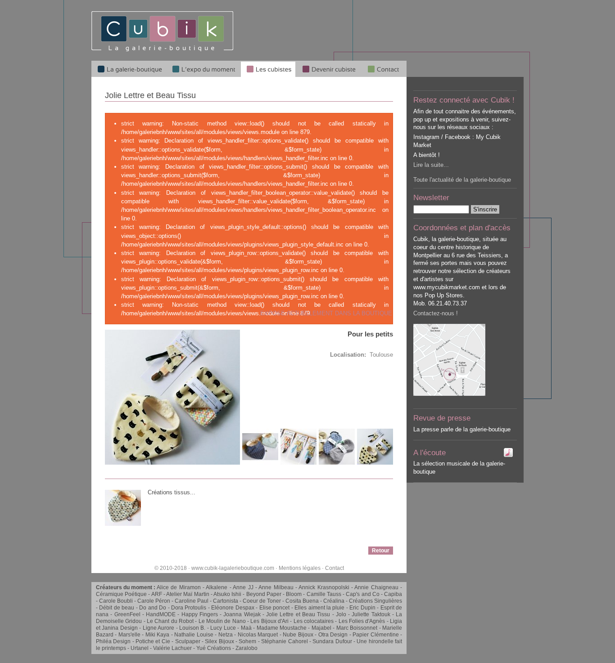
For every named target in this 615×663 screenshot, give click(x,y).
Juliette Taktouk (371, 614)
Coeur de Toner (262, 601)
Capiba (393, 594)
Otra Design (333, 634)
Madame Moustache (282, 628)
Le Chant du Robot (170, 621)
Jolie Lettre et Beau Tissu (298, 614)
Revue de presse (441, 418)
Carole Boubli (116, 601)
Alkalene (216, 587)
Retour (380, 550)
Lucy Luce (222, 628)
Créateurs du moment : (126, 587)
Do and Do (152, 607)
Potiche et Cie (153, 641)
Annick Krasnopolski (323, 587)
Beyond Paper (263, 594)
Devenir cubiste (329, 69)
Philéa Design (113, 641)
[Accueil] (162, 49)
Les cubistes (268, 69)
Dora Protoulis (188, 607)
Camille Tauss (324, 594)
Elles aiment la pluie (319, 607)
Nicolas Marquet (258, 634)
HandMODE (161, 614)
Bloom (294, 594)
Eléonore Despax (232, 607)
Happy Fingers (199, 614)
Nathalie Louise (193, 634)
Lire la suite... (431, 164)
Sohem (247, 641)
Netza (225, 634)
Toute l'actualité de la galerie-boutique (462, 179)
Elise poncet (274, 607)
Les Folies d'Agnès (362, 621)
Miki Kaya (157, 634)
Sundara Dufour (332, 641)
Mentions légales (300, 568)
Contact (334, 568)
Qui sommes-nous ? (384, 69)
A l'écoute (429, 452)
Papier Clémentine (375, 634)
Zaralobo (246, 648)
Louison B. (192, 628)
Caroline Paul (191, 601)
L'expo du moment (203, 69)
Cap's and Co (362, 594)
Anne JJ (243, 587)
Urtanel (140, 648)
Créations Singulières (375, 601)
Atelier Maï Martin (187, 594)
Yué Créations (213, 648)
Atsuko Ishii (227, 594)
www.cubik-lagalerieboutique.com (232, 568)
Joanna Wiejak (241, 614)
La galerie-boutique (129, 69)
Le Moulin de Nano (222, 621)
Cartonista (225, 601)
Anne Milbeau (275, 587)
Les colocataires (314, 621)
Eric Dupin (362, 607)
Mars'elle (129, 634)
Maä (246, 628)
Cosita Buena (302, 601)
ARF (156, 594)
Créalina (333, 601)
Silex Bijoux (219, 641)
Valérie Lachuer (172, 648)
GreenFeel (127, 614)
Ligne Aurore (158, 628)
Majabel (321, 628)
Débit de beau (116, 607)
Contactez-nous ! (435, 313)
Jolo (341, 614)
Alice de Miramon (179, 587)
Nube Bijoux (298, 634)
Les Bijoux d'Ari (269, 621)
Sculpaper (187, 641)
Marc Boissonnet (356, 628)
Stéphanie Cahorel (284, 641)
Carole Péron (153, 601)
